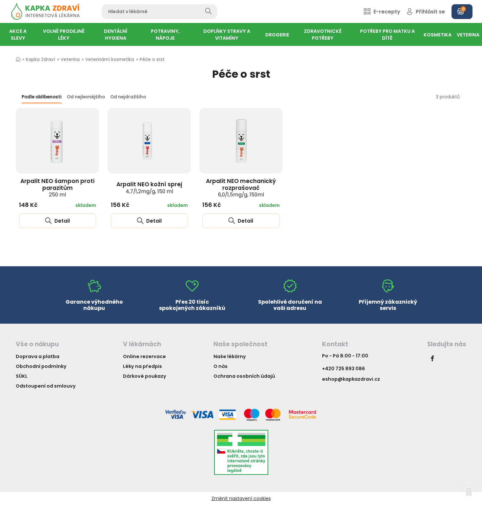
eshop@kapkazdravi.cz (351, 379)
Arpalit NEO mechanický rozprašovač (241, 187)
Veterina (70, 59)
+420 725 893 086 (343, 368)
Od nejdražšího (128, 97)
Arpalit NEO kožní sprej (149, 187)
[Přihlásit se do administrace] (468, 491)
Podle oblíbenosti (42, 97)
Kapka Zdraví (40, 59)
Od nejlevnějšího (86, 97)
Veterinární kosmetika (109, 59)
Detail (61, 220)
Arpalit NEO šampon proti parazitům (57, 187)
